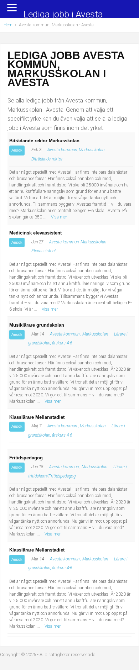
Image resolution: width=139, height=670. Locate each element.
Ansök (16, 150)
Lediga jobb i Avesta (63, 15)
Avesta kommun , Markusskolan (79, 334)
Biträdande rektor (47, 159)
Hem (8, 24)
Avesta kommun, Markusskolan (75, 149)
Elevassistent (43, 250)
